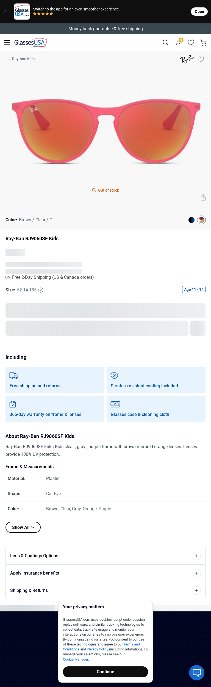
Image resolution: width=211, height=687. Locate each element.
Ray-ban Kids (23, 59)
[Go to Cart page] (204, 42)
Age (194, 294)
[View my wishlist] (191, 42)
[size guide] (40, 294)
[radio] (35, 14)
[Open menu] (7, 42)
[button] (105, 28)
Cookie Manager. (76, 659)
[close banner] (5, 11)
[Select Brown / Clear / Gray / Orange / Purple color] (201, 220)
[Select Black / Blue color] (191, 220)
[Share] (203, 197)
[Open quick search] (165, 42)
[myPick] (201, 59)
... (6, 59)
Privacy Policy (97, 649)
